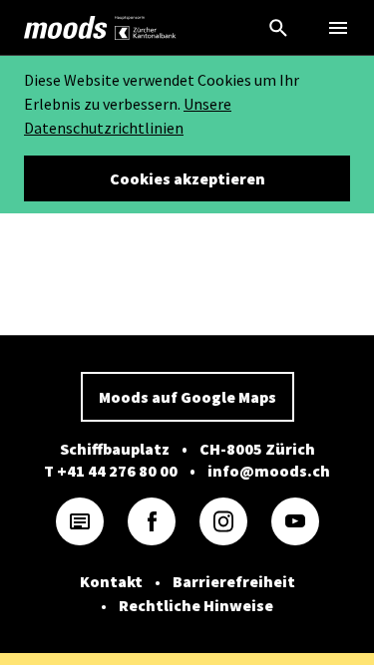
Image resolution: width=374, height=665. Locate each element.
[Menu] (338, 28)
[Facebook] (152, 521)
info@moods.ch (268, 471)
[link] (66, 28)
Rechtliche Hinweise (196, 605)
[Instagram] (223, 521)
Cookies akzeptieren (187, 178)
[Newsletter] (80, 521)
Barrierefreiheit (234, 581)
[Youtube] (295, 521)
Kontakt (111, 581)
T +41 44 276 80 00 (111, 471)
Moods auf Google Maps (187, 397)
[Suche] (278, 28)
